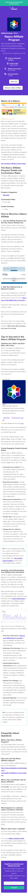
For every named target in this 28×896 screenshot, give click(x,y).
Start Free (14, 81)
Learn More (6, 418)
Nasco (4, 404)
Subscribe (14, 887)
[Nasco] (14, 391)
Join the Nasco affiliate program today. (13, 163)
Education (6, 195)
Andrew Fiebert (7, 53)
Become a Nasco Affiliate (13, 88)
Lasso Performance (18, 598)
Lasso (22, 423)
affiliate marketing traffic (16, 838)
